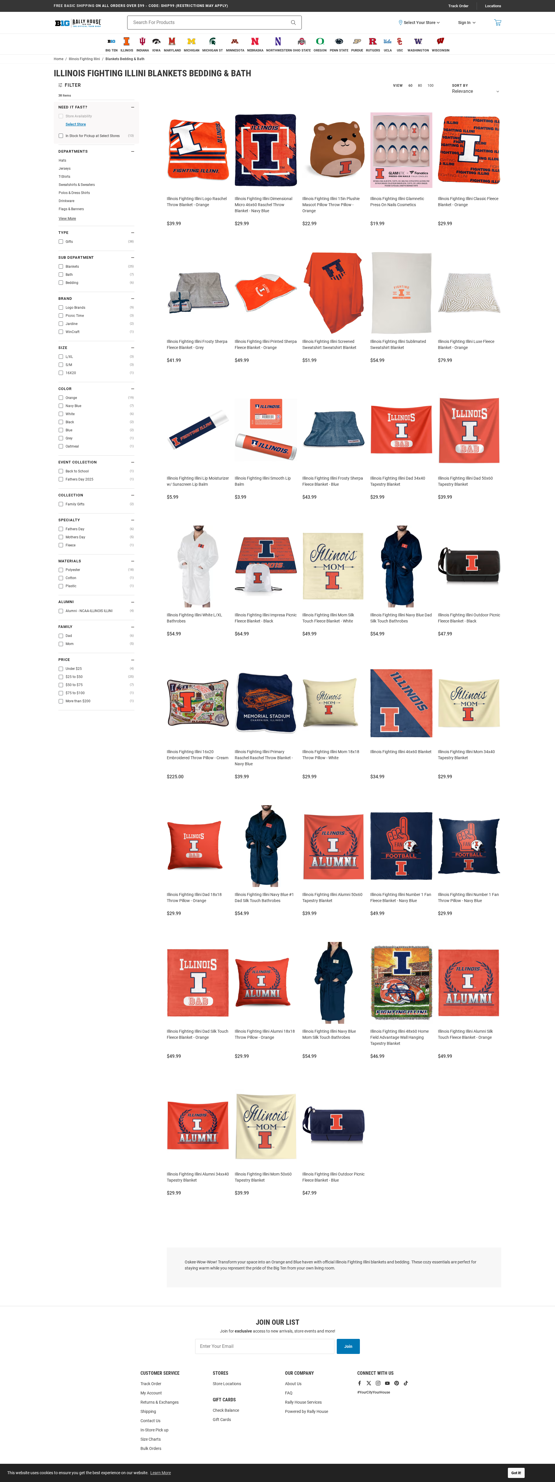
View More (67, 218)
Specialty (69, 520)
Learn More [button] (160, 1472)
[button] (419, 22)
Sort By (460, 86)
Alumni (66, 602)
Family (65, 627)
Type (63, 233)
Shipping (148, 1411)
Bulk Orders (150, 1448)
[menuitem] (111, 44)
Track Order (458, 6)
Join (348, 1346)
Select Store (76, 124)
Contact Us (150, 1420)
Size (62, 348)
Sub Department (76, 258)
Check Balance (226, 1410)
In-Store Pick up (154, 1430)
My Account (151, 1393)
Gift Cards (222, 1419)
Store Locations (227, 1383)
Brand (65, 299)
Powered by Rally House (306, 1411)
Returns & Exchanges (159, 1402)
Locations (493, 6)
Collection (70, 495)
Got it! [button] (516, 1473)
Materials (69, 561)
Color (65, 389)
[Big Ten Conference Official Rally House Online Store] (78, 23)
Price (64, 660)
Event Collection (77, 462)
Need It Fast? (72, 107)
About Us (293, 1383)
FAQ (289, 1393)
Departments (73, 151)
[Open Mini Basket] (497, 22)
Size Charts (150, 1439)
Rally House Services (303, 1402)
